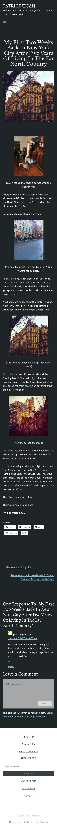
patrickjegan (19, 6)
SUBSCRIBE (28, 773)
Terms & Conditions (28, 751)
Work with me (28, 788)
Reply (11, 666)
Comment (45, 703)
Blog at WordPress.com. (28, 815)
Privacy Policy (28, 744)
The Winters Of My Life (18, 567)
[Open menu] (4, 21)
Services (28, 795)
